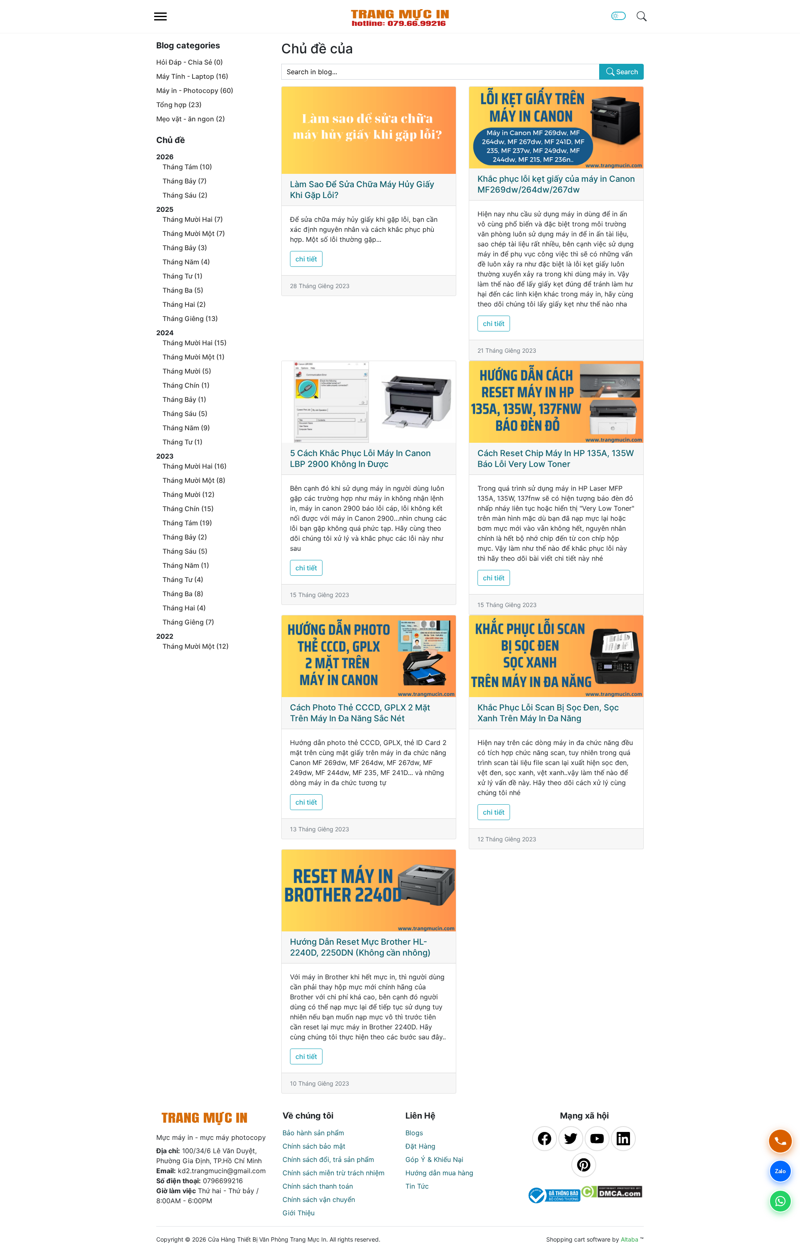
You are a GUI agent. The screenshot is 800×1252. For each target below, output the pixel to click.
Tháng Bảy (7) (184, 181)
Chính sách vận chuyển (318, 1199)
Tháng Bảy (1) (184, 399)
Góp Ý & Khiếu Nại (434, 1159)
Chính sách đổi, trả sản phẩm (328, 1159)
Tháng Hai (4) (184, 608)
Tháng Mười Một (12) (195, 646)
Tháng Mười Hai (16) (194, 466)
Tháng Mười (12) (188, 494)
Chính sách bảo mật (313, 1146)
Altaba (629, 1239)
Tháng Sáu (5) (185, 413)
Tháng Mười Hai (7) (192, 219)
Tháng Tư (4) (182, 579)
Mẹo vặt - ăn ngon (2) (190, 119)
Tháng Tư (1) (182, 276)
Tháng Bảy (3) (184, 247)
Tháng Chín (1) (186, 385)
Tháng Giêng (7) (188, 622)
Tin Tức (417, 1186)
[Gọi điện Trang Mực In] (780, 1141)
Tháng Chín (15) (188, 508)
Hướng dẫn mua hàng (439, 1173)
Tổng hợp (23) (179, 104)
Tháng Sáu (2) (185, 195)
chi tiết (306, 259)
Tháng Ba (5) (182, 290)
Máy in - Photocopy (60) (194, 90)
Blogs (414, 1133)
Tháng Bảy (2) (184, 537)
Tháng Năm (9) (186, 428)
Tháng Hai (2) (184, 304)
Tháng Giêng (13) (190, 318)
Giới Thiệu (298, 1213)
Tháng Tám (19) (187, 523)
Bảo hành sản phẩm (313, 1133)
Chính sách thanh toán (317, 1186)
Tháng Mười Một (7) (193, 233)
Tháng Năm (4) (186, 262)
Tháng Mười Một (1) (193, 357)
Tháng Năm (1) (185, 565)
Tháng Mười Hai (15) (194, 343)
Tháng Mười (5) (186, 371)
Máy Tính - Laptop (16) (192, 76)
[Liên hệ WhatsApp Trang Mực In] (780, 1201)
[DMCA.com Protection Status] (611, 1195)
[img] (642, 16)
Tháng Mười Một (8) (193, 480)
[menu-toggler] (160, 16)
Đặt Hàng (420, 1146)
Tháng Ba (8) (182, 594)
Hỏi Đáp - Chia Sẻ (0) (189, 62)
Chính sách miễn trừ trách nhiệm (333, 1173)
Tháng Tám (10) (187, 167)
